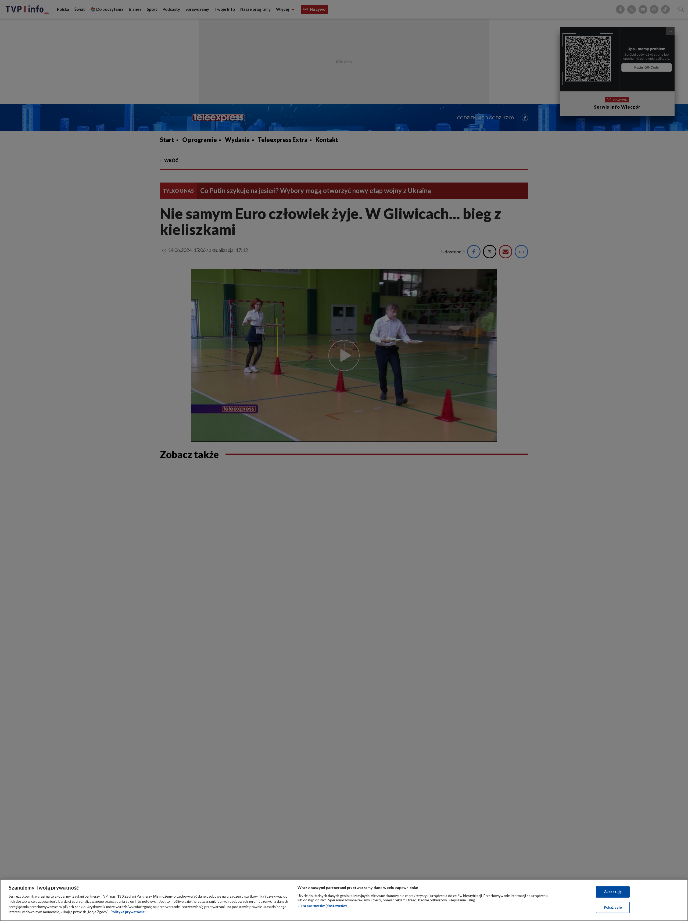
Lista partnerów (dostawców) (322, 906)
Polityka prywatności (128, 912)
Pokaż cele (613, 907)
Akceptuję (613, 892)
